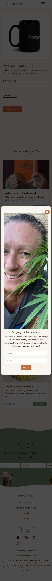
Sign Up (26, 367)
